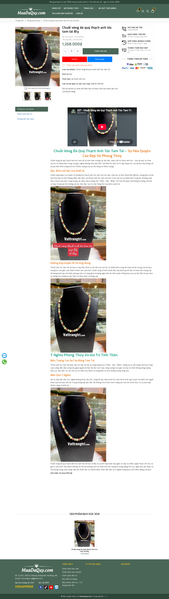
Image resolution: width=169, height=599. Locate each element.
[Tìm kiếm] (147, 11)
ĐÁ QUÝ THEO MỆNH (108, 8)
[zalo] (56, 587)
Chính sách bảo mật (70, 569)
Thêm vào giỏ (100, 51)
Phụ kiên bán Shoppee (62, 13)
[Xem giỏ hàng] (152, 11)
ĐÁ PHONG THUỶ (71, 8)
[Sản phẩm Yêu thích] (137, 11)
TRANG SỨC (89, 8)
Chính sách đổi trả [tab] (24, 114)
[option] (37, 56)
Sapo (106, 596)
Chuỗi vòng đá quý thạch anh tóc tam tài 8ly (84, 550)
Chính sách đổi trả (69, 575)
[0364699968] (4, 362)
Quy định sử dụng (69, 579)
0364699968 (24, 587)
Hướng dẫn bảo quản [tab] (25, 119)
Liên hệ (79, 13)
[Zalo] (4, 355)
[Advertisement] (84, 492)
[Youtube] (51, 587)
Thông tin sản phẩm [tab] (25, 109)
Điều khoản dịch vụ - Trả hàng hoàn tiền (72, 584)
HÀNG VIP (56, 8)
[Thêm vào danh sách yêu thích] (77, 65)
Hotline (75, 59)
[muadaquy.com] (31, 11)
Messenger (100, 59)
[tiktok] (46, 587)
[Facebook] (40, 587)
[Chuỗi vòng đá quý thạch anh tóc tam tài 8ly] (84, 533)
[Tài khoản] (143, 11)
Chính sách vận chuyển (71, 572)
